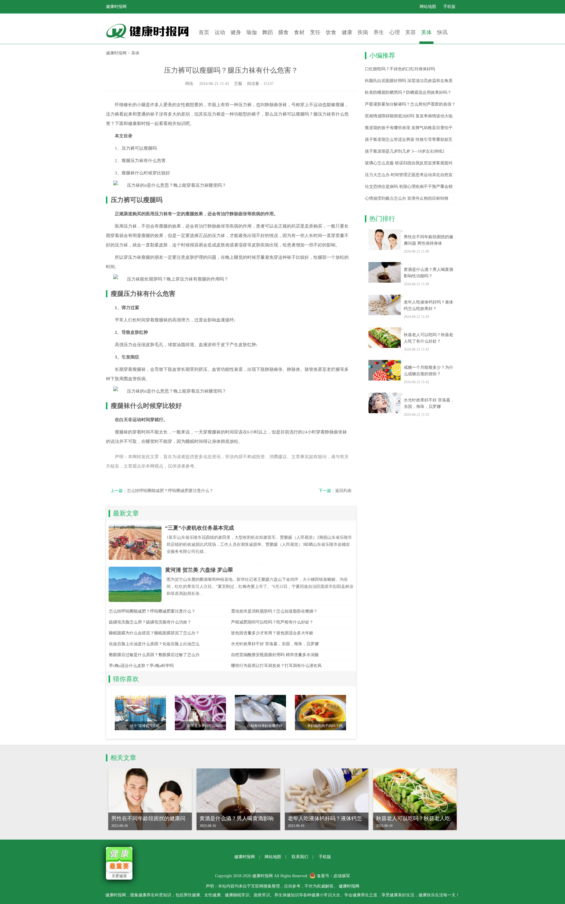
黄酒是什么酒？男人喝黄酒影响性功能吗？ (428, 272)
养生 (378, 32)
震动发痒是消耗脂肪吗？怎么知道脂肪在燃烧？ (274, 611)
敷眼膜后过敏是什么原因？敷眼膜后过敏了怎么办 (154, 655)
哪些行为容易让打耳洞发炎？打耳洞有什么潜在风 (276, 665)
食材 (299, 32)
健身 (235, 32)
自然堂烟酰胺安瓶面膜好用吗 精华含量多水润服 (275, 655)
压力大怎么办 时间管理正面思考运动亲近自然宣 (409, 175)
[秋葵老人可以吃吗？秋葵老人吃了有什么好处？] (384, 337)
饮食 (331, 32)
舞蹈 (267, 32)
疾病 (363, 32)
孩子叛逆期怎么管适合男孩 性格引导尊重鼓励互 (409, 139)
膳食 (283, 32)
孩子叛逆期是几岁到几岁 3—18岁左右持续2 (404, 151)
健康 (347, 32)
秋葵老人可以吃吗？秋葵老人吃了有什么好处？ (428, 338)
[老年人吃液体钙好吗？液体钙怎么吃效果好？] (384, 305)
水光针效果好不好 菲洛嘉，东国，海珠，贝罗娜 (275, 644)
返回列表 (343, 490)
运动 (220, 32)
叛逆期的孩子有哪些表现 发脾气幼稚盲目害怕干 (409, 128)
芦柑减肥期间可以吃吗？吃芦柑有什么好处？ (272, 622)
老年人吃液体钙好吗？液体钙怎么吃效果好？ (428, 305)
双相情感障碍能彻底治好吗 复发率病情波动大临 (409, 116)
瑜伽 (251, 32)
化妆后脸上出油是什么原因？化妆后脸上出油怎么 (154, 644)
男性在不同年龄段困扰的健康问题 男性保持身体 (428, 240)
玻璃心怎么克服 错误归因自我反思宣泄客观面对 (409, 163)
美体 (426, 32)
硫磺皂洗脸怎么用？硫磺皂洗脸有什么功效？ (150, 622)
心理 (394, 32)
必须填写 (341, 876)
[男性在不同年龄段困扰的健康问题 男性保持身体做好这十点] (384, 239)
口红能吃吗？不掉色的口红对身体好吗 (400, 69)
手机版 (449, 6)
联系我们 (300, 857)
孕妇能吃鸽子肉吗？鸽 (325, 726)
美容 (410, 32)
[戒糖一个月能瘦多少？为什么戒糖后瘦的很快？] (384, 370)
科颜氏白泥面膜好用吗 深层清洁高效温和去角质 (409, 81)
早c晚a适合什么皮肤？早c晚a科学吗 (141, 665)
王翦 (238, 83)
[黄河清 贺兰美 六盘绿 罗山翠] (135, 584)
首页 (204, 32)
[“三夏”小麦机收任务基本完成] (135, 542)
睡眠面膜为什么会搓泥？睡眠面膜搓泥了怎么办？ (154, 633)
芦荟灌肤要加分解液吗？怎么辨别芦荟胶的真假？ (410, 104)
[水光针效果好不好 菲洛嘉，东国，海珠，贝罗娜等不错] (384, 403)
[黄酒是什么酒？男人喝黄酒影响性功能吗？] (384, 272)
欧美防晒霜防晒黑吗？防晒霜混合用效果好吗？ (408, 92)
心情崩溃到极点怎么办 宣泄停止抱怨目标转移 (406, 198)
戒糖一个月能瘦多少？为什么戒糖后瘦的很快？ (428, 370)
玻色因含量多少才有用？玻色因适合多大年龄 (272, 633)
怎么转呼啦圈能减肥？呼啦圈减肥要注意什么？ (170, 490)
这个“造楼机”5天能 (144, 726)
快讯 (442, 32)
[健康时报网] (150, 31)
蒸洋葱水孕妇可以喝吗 (204, 726)
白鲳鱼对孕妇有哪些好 (264, 726)
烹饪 (315, 32)
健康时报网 (116, 6)
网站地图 (428, 6)
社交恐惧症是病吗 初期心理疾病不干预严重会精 (409, 186)
